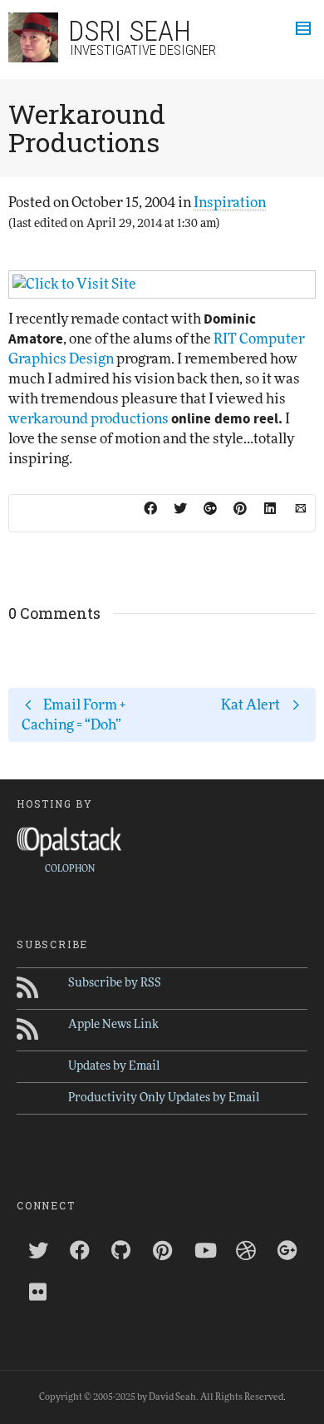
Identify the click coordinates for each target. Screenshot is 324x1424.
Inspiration (230, 202)
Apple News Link (113, 1025)
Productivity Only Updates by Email (163, 1098)
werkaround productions (88, 419)
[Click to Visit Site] (162, 284)
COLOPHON (70, 868)
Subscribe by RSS (114, 983)
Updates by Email (114, 1066)
